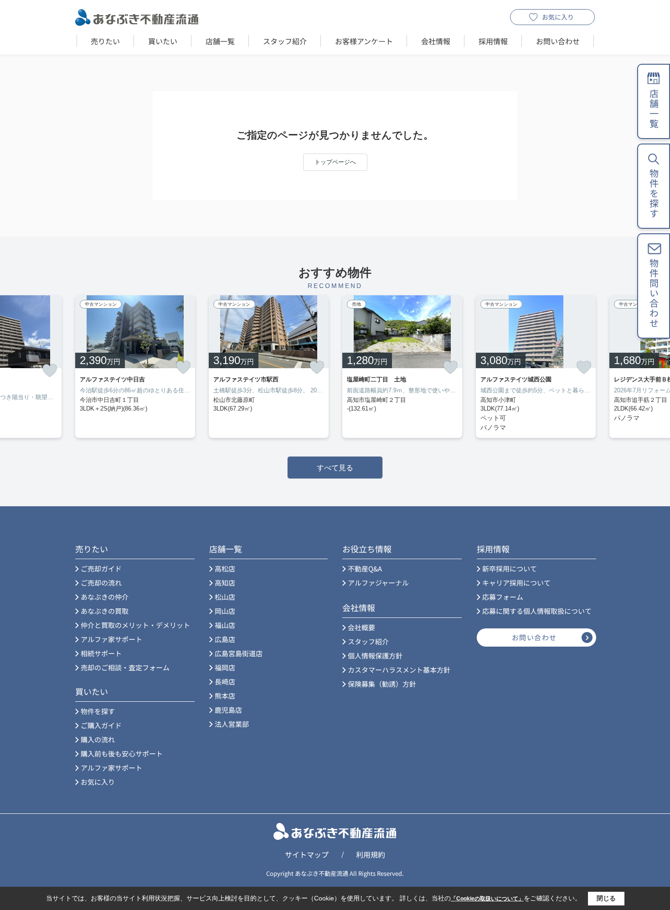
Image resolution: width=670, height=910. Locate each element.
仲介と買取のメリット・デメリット (135, 625)
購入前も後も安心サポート (122, 753)
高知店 (225, 582)
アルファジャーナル (378, 582)
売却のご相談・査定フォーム (125, 667)
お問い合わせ (558, 41)
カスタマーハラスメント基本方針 (399, 669)
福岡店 (225, 667)
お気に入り (558, 16)
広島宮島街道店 (239, 653)
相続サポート (101, 653)
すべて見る (335, 468)
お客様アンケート (364, 41)
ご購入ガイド (101, 725)
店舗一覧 (220, 41)
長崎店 (225, 681)
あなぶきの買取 (105, 611)
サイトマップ (307, 854)
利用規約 (370, 854)
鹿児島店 (228, 710)
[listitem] (135, 366)
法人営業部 (232, 724)
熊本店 (225, 695)
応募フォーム (502, 597)
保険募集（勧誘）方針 (382, 684)
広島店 (225, 639)
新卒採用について (509, 568)
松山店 (225, 597)
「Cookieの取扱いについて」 (487, 898)
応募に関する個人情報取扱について (537, 611)
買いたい (162, 41)
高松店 (225, 568)
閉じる (606, 898)
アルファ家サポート (111, 639)
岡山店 (225, 611)
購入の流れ (98, 739)
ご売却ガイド (101, 568)
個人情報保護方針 (375, 655)
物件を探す (98, 711)
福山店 (225, 625)
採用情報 (493, 41)
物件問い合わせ (653, 293)
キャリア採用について (516, 582)
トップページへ (335, 162)
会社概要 (361, 627)
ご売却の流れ (101, 582)
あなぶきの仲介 (105, 597)
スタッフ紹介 (285, 41)
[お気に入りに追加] (49, 370)
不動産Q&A (365, 568)
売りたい (105, 41)
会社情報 (435, 41)
